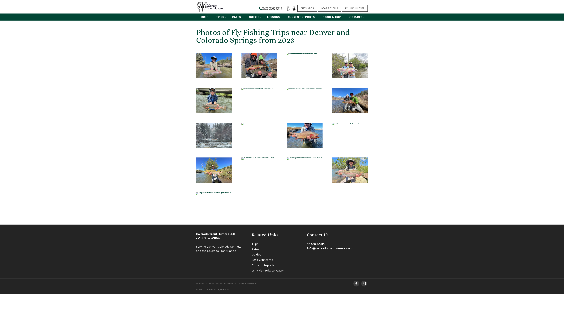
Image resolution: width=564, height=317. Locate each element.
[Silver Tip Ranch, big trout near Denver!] (214, 192)
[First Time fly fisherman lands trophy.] (214, 182)
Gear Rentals (329, 8)
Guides (254, 17)
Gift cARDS (307, 8)
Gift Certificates (262, 260)
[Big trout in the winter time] (259, 122)
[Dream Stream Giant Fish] (305, 147)
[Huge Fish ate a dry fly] (305, 87)
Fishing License (355, 8)
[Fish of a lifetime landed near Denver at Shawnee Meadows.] (350, 182)
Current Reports (301, 17)
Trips (220, 17)
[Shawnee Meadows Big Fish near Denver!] (305, 53)
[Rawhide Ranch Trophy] (214, 77)
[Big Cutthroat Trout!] (259, 87)
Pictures (355, 17)
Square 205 (223, 289)
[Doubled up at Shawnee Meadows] (259, 77)
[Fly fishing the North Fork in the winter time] (214, 147)
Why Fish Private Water (268, 270)
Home (204, 17)
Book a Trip (332, 17)
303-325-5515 (315, 244)
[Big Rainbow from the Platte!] (305, 157)
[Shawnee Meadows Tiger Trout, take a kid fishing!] (214, 112)
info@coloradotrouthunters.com (329, 248)
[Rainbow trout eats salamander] (350, 122)
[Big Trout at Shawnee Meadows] (350, 77)
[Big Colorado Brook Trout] (259, 157)
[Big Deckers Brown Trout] (350, 112)
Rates (236, 17)
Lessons (273, 17)
